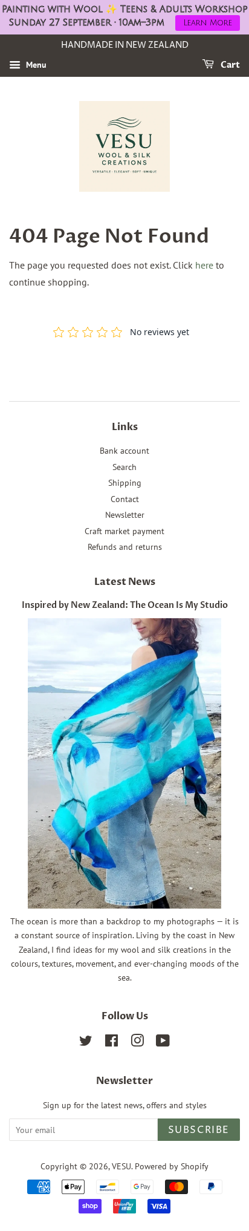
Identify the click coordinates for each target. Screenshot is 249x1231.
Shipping (124, 482)
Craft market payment (124, 531)
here (204, 265)
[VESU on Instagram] (137, 1042)
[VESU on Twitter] (85, 1042)
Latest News (124, 582)
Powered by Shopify (172, 1166)
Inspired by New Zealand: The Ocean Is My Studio (125, 605)
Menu (35, 64)
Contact (125, 499)
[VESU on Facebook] (111, 1042)
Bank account (124, 450)
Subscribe (199, 1130)
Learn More (207, 23)
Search (124, 467)
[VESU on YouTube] (163, 1042)
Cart (229, 65)
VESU (121, 1166)
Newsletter (124, 514)
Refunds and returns (125, 546)
